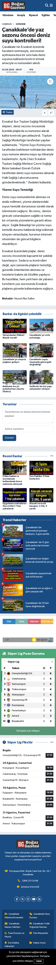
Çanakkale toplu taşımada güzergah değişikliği (40, 362)
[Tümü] (51, 456)
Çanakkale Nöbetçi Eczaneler (14, 916)
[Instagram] (28, 899)
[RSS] (39, 899)
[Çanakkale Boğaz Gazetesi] (13, 6)
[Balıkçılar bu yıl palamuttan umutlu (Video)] (15, 377)
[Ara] (46, 5)
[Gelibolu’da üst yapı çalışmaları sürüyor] (41, 377)
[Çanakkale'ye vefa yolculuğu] (41, 326)
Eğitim (46, 15)
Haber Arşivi (39, 943)
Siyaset (33, 15)
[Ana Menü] (51, 5)
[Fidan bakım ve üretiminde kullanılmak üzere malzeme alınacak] (15, 468)
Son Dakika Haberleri (12, 944)
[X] (22, 899)
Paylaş (9, 112)
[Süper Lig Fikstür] (51, 742)
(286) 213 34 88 (30, 881)
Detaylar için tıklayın (28, 731)
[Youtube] (33, 899)
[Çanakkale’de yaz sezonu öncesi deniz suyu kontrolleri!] (28, 92)
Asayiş (21, 15)
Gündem (7, 15)
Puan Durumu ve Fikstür (15, 935)
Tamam (39, 961)
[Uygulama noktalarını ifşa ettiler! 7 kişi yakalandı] (15, 495)
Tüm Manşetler (40, 933)
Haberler (7, 24)
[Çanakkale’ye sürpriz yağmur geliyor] (15, 350)
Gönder (9, 437)
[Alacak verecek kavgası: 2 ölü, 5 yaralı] (41, 495)
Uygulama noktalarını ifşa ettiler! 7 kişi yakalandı (14, 506)
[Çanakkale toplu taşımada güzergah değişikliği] (41, 350)
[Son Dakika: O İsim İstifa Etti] (41, 468)
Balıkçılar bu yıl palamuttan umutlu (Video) (13, 389)
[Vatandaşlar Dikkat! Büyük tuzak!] (15, 326)
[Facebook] (16, 899)
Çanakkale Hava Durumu (39, 916)
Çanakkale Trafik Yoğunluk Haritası (39, 925)
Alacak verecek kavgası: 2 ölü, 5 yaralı (38, 506)
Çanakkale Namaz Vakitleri (12, 925)
